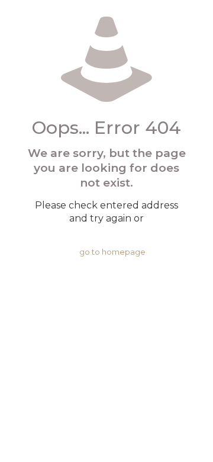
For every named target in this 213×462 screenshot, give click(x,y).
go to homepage (112, 251)
